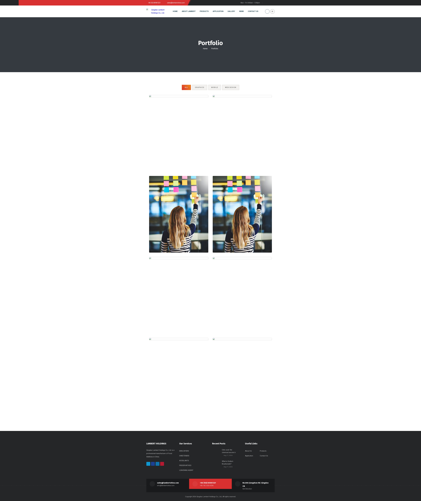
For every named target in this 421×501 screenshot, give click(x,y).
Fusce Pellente (178, 300)
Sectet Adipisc (179, 219)
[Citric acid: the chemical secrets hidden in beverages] (216, 453)
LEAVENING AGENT (186, 470)
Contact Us (264, 456)
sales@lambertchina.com (168, 483)
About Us (248, 451)
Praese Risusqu (179, 381)
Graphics (199, 87)
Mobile (214, 87)
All (186, 87)
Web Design (230, 87)
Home (205, 49)
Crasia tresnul (179, 138)
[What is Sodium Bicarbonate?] (216, 464)
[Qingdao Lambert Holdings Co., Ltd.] (155, 11)
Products (263, 451)
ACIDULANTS (184, 461)
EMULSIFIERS (184, 451)
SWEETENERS (184, 456)
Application (249, 456)
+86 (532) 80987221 (208, 483)
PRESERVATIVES (185, 465)
